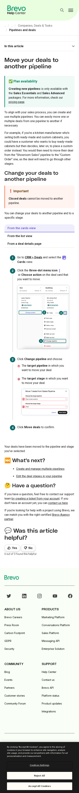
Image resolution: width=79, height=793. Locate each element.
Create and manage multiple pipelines (40, 469)
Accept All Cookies (39, 786)
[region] (39, 767)
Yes (14, 548)
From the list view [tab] (20, 236)
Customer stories (14, 695)
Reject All (39, 775)
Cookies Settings (39, 765)
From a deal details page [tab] (25, 243)
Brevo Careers (13, 617)
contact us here (58, 503)
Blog (7, 671)
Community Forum (15, 703)
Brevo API (48, 687)
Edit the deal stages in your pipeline (39, 476)
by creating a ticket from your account (36, 498)
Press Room (11, 625)
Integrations (49, 711)
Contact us (48, 679)
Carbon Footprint (14, 633)
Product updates (52, 703)
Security (9, 648)
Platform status (50, 695)
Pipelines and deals (22, 30)
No (30, 548)
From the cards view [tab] (22, 228)
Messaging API (51, 640)
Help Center (49, 671)
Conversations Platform (56, 625)
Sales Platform (50, 633)
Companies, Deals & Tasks (35, 25)
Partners (9, 687)
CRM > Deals (33, 257)
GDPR (7, 640)
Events (8, 679)
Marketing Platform (53, 617)
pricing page (16, 102)
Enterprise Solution (53, 648)
